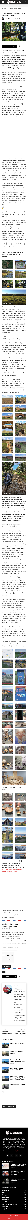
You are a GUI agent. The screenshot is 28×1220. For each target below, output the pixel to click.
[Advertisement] (14, 139)
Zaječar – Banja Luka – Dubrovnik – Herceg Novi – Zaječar (17, 1061)
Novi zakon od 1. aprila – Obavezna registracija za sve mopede (17, 1173)
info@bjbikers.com (19, 1151)
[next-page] (5, 1092)
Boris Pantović (11, 18)
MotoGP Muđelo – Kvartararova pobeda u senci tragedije (20, 1033)
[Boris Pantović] (3, 18)
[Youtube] (20, 1155)
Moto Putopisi (10, 8)
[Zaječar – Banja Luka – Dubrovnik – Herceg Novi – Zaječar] (5, 1061)
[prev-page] (3, 1092)
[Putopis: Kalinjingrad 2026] (5, 1045)
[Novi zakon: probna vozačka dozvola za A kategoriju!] (5, 1166)
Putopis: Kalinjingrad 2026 (17, 1043)
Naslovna (4, 8)
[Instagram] (11, 1155)
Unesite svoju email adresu (10, 947)
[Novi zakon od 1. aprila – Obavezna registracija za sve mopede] (5, 1173)
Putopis (7, 971)
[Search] (26, 2)
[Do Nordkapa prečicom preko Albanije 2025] (5, 1070)
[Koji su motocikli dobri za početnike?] (5, 1181)
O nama (11, 1215)
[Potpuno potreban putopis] (5, 1086)
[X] (16, 1155)
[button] (2, 2)
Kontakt (16, 1215)
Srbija (12, 971)
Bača (14, 869)
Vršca (3, 869)
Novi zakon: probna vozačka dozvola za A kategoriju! (18, 1164)
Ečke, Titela (9, 869)
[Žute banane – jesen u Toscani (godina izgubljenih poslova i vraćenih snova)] (5, 1078)
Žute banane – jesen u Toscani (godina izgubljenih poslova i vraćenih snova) (17, 1078)
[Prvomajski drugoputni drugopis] (5, 1053)
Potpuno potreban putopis (17, 1084)
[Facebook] (7, 1155)
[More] (19, 46)
